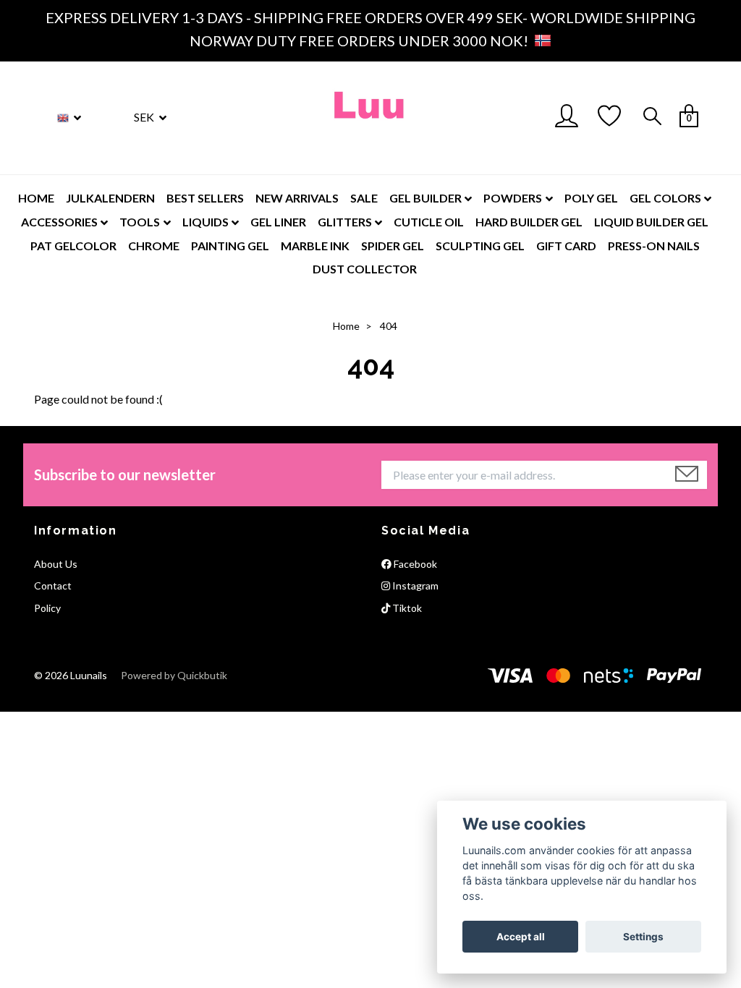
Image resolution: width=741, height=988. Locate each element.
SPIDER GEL (392, 245)
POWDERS (512, 198)
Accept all (520, 936)
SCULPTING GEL (480, 245)
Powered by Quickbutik (174, 675)
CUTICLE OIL (429, 222)
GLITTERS (345, 222)
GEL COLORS (665, 198)
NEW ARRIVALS (297, 198)
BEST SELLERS (205, 198)
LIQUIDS (205, 222)
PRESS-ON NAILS (654, 245)
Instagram (414, 585)
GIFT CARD (566, 245)
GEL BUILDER (425, 198)
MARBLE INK (315, 245)
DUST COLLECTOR (365, 269)
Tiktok (406, 608)
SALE (364, 198)
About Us (55, 564)
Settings (643, 936)
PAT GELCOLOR (73, 245)
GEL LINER (278, 222)
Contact (53, 585)
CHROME (153, 245)
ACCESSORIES (59, 222)
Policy (47, 608)
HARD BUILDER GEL (529, 222)
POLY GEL (591, 198)
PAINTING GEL (230, 245)
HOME (36, 198)
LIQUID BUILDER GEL (651, 222)
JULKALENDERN (110, 198)
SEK (145, 117)
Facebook (414, 564)
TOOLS (139, 222)
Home (346, 326)
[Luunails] (370, 118)
